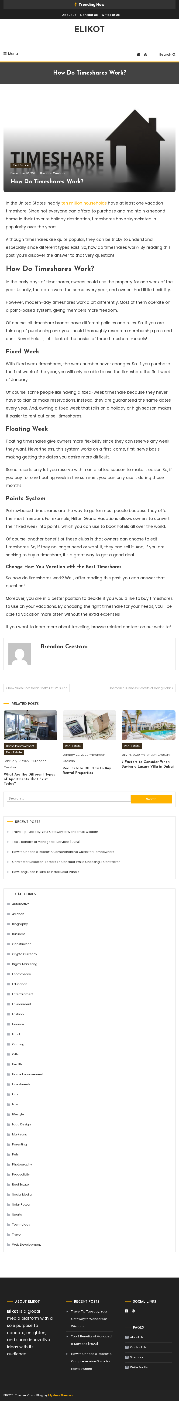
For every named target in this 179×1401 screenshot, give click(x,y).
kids (15, 1094)
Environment (21, 1004)
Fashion (18, 1014)
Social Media (22, 1194)
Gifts (15, 1054)
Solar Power (21, 1204)
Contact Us (89, 15)
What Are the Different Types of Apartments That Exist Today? (29, 779)
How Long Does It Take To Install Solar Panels (45, 872)
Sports (17, 1214)
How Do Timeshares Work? (46, 182)
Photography (22, 1164)
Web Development (26, 1244)
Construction (21, 944)
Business (18, 934)
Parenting (19, 1144)
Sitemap (136, 1357)
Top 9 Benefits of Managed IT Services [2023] (46, 842)
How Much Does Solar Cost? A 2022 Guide (37, 688)
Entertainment (22, 994)
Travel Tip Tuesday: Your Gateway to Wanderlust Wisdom (55, 832)
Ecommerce (21, 974)
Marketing (19, 1134)
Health (17, 1064)
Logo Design (21, 1124)
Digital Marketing (24, 964)
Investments (21, 1084)
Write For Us (110, 15)
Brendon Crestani (52, 173)
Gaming (18, 1044)
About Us (69, 15)
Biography (20, 924)
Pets (15, 1154)
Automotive (21, 904)
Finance (18, 1024)
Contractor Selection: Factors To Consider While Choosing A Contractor (66, 862)
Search (165, 54)
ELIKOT (89, 30)
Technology (21, 1224)
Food (16, 1034)
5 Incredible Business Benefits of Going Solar (139, 688)
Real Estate (20, 165)
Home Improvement (20, 746)
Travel (16, 1234)
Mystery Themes (60, 1395)
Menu (13, 53)
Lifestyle (18, 1114)
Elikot (12, 1311)
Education (19, 984)
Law (15, 1104)
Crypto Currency (24, 954)
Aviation (18, 914)
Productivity (21, 1174)
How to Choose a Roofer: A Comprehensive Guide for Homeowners (63, 852)
